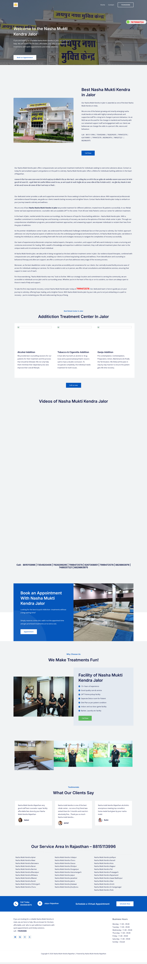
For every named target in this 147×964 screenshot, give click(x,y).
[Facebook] (15, 937)
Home (102, 5)
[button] (16, 755)
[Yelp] (29, 937)
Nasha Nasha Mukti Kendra (40, 208)
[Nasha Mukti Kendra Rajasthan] (16, 4)
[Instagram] (24, 937)
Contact (111, 5)
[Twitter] (20, 937)
